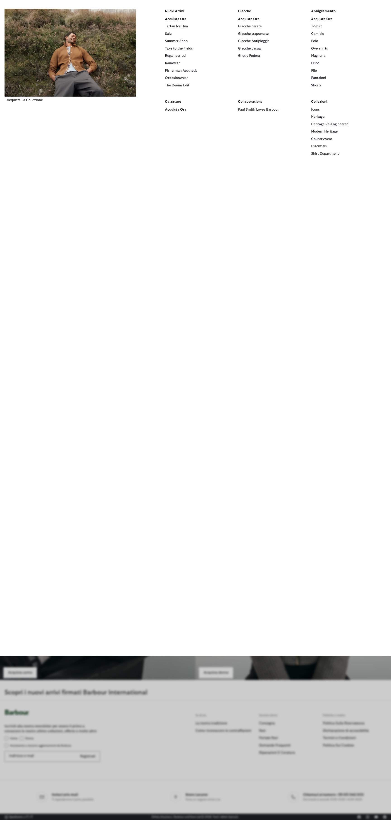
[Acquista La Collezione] (70, 52)
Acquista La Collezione (25, 100)
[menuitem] (70, 88)
